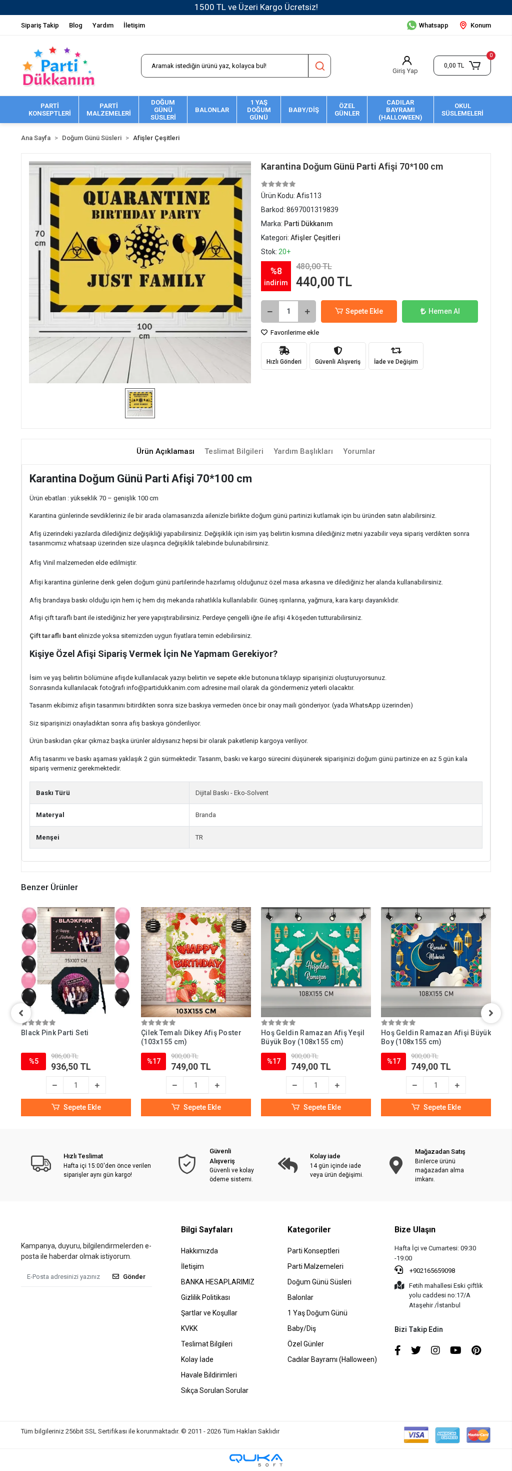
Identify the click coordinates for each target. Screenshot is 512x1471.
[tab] (165, 451)
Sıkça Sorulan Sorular (214, 1390)
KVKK (189, 1328)
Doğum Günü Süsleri (320, 1282)
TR (199, 837)
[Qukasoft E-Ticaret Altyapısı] (256, 1460)
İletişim (134, 25)
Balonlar (301, 1297)
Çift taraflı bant (54, 635)
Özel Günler (306, 1344)
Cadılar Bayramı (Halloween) (332, 1359)
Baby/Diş (302, 1328)
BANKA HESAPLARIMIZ (217, 1282)
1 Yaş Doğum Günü (318, 1313)
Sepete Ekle (364, 311)
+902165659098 (431, 1270)
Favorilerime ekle (294, 332)
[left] (21, 1013)
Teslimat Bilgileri (206, 1344)
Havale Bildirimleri (209, 1375)
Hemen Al (444, 311)
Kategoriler (309, 1229)
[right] (491, 1013)
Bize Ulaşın (415, 1229)
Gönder (134, 1276)
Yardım (103, 25)
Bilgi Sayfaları (206, 1229)
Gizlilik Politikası (205, 1297)
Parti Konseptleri (314, 1251)
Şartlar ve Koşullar (209, 1313)
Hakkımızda (199, 1251)
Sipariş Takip (40, 25)
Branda (206, 815)
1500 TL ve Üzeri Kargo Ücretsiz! (256, 7)
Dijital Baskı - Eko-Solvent (232, 793)
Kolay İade (197, 1359)
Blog (75, 25)
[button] (462, 65)
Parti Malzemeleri (316, 1266)
